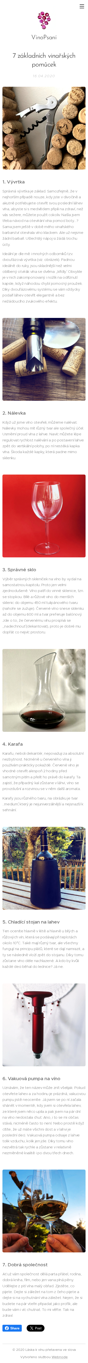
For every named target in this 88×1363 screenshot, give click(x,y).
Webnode (60, 1357)
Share (14, 1328)
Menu (82, 6)
